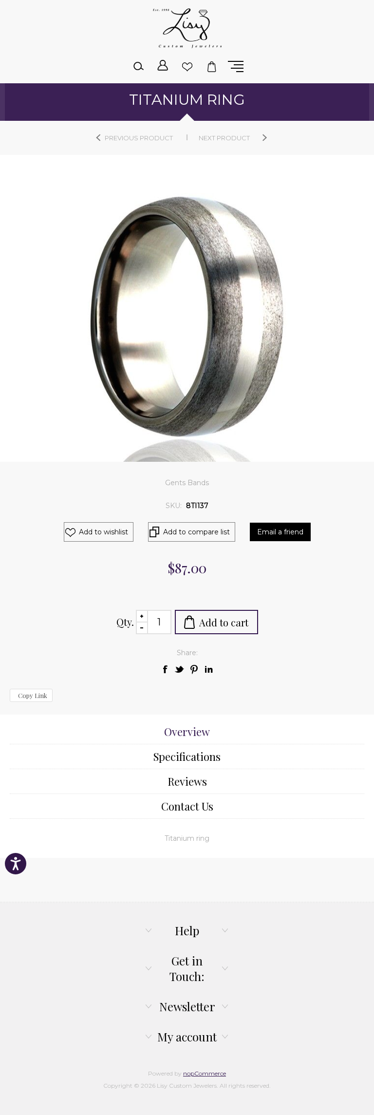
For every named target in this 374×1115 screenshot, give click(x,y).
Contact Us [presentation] (187, 806)
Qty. (125, 621)
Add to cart (223, 622)
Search (138, 66)
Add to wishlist (103, 532)
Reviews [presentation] (187, 781)
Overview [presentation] (187, 731)
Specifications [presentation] (187, 756)
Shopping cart (211, 66)
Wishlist (187, 66)
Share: (187, 652)
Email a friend (280, 532)
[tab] (187, 731)
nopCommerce (204, 1073)
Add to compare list (196, 532)
